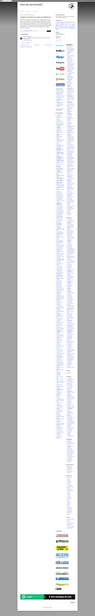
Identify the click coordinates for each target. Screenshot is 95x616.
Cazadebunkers (70, 238)
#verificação (35, 11)
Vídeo (57, 29)
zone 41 (68, 214)
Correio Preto (69, 73)
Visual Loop (69, 362)
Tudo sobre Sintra (63, 28)
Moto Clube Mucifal (60, 288)
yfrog (68, 514)
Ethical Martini (69, 259)
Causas (62, 22)
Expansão (67, 23)
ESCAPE (68, 521)
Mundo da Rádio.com (71, 161)
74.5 (68, 520)
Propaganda (69, 186)
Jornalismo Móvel (70, 136)
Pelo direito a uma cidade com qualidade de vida (60, 331)
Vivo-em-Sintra (59, 430)
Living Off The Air (70, 299)
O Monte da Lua (59, 310)
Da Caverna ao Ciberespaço (70, 79)
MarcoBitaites (69, 153)
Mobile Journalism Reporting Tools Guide (70, 309)
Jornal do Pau (69, 123)
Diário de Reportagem (69, 86)
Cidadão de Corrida (60, 196)
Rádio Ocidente (59, 349)
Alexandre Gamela (70, 48)
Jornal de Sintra (59, 25)
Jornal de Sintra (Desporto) (59, 249)
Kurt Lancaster (69, 296)
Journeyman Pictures (71, 456)
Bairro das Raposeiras (59, 166)
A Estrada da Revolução (69, 223)
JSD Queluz (59, 257)
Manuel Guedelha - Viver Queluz (60, 273)
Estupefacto (59, 227)
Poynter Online (70, 335)
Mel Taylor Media (70, 305)
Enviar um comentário (25, 42)
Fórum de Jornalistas (71, 105)
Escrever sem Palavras (69, 389)
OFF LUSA (69, 402)
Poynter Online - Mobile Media (70, 337)
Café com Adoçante (60, 185)
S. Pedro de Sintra (60, 350)
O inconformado (59, 306)
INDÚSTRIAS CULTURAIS (69, 114)
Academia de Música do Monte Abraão (60, 124)
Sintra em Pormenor (60, 363)
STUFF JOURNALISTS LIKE (71, 353)
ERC (64, 23)
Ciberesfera (69, 62)
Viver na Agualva (59, 428)
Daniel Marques (59, 214)
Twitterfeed (69, 510)
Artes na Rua (59, 144)
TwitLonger (69, 502)
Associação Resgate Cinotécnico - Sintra (60, 160)
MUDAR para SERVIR (59, 293)
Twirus (68, 501)
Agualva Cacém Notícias (59, 135)
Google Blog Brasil (70, 276)
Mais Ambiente (58, 27)
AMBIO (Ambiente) (60, 92)
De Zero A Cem (70, 82)
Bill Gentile (69, 229)
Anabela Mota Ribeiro (71, 49)
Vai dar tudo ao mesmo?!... (59, 421)
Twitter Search (69, 507)
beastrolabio (69, 424)
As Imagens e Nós (70, 382)
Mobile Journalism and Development (70, 158)
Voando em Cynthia (60, 432)
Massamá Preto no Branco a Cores (60, 275)
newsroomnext (69, 316)
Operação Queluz (60, 314)
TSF (59, 28)
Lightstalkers (69, 401)
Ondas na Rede (70, 174)
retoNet (68, 340)
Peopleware (69, 470)
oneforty (68, 484)
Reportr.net (69, 339)
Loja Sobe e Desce (60, 270)
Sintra (57, 28)
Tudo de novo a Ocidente (59, 408)
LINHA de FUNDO (70, 523)
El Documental (69, 448)
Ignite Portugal (69, 468)
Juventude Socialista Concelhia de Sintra (60, 259)
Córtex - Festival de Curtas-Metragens (60, 213)
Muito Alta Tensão (60, 99)
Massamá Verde (59, 277)
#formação (28, 11)
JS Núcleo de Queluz (60, 253)
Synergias (69, 203)
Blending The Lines (70, 230)
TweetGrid (69, 497)
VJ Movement (69, 363)
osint (63, 27)
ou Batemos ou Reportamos (70, 177)
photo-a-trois (69, 431)
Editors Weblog (70, 253)
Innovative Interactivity (69, 289)
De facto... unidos (60, 219)
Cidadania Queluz (60, 194)
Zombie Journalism (70, 367)
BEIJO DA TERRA (60, 172)
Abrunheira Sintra (60, 121)
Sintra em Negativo (60, 362)
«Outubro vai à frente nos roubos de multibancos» (35, 17)
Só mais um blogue (70, 200)
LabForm (68, 143)
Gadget (66, 24)
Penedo (58, 333)
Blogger (51, 607)
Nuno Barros (59, 301)
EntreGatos (58, 226)
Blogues (59, 22)
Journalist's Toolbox (70, 292)
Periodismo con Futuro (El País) (70, 326)
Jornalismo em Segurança (69, 135)
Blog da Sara (69, 383)
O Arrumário (59, 303)
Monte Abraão (59, 283)
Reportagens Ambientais (69, 195)
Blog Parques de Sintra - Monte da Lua (60, 178)
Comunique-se (70, 244)
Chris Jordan (69, 387)
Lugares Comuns (70, 146)
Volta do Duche (59, 433)
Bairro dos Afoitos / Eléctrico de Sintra (60, 169)
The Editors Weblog (70, 357)
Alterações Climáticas (60, 90)
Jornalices (69, 125)
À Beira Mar (59, 436)
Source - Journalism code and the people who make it (71, 350)
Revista (74, 27)
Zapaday (68, 366)
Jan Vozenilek (69, 455)
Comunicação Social (71, 63)
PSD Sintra (58, 344)
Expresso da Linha (72, 23)
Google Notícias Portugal (70, 278)
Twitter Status (69, 509)
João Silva (69, 400)
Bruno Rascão (69, 384)
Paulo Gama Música (60, 328)
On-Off (68, 173)
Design (60, 23)
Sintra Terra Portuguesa (59, 374)
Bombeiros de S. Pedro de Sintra (59, 182)
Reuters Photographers (70, 412)
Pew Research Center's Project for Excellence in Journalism (70, 331)
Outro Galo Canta (60, 318)
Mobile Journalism (70, 307)
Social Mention (70, 489)
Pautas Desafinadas (70, 526)
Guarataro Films (70, 453)
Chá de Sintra (59, 192)
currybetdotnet (69, 245)
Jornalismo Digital (70, 128)
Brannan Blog (69, 234)
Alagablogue (59, 138)
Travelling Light (70, 420)
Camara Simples (70, 386)
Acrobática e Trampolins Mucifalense (59, 127)
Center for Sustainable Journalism (69, 241)
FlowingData (69, 267)
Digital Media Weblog (71, 249)
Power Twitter (69, 485)
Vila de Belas (59, 426)
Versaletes (69, 210)
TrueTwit (68, 493)
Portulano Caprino (70, 183)
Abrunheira (58, 120)
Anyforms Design (70, 50)
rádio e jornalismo (70, 193)
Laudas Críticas (70, 144)
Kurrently (68, 482)
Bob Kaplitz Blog (70, 233)
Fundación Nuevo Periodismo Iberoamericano (70, 270)
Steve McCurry (69, 417)
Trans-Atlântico (59, 405)
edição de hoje (24, 19)
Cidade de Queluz (60, 195)
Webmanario (69, 213)
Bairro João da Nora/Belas (59, 171)
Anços (58, 142)
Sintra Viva (58, 375)
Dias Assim (58, 221)
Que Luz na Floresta (60, 345)
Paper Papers (69, 322)
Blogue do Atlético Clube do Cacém (60, 180)
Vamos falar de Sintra (60, 423)
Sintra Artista (59, 358)
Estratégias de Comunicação (69, 102)
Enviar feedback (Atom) (28, 46)
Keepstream (69, 481)
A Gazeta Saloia (59, 117)
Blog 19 (58, 174)
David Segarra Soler (70, 443)
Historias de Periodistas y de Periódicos (70, 282)
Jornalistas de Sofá (70, 140)
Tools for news (69, 471)
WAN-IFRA (69, 364)
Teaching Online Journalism (70, 355)
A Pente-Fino (69, 46)
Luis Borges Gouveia (71, 147)
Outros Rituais (59, 319)
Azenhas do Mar (59, 164)
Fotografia (62, 24)
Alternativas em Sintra (60, 140)
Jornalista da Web (70, 139)
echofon (68, 478)
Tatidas (68, 204)
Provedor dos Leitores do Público (70, 188)
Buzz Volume (69, 477)
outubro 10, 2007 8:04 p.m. (27, 40)
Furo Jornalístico (70, 107)
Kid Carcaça (59, 261)
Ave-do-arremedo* (31, 4)
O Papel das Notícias (71, 168)
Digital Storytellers (70, 251)
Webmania (69, 472)
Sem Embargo (69, 199)
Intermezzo (69, 119)
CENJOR (69, 372)
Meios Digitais (69, 154)
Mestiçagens (69, 156)
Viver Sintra (59, 429)
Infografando (69, 117)
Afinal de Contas (59, 130)
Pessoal (68, 27)
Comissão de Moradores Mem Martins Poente (59, 203)
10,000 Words (69, 219)
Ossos (66, 27)
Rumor (58, 348)
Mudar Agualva (59, 291)
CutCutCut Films (70, 442)
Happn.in (69, 480)
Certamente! (69, 58)
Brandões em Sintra (60, 184)
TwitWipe (68, 513)
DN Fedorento (69, 90)
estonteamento (70, 428)
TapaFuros (58, 397)
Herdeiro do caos (70, 280)
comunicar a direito (70, 67)
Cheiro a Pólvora (70, 61)
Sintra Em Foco (59, 361)
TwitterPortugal (70, 511)
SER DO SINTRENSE (60, 353)
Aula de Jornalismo (70, 55)
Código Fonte (69, 247)
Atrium (68, 54)
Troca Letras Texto (60, 406)
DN (36, 30)
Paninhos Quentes (60, 322)
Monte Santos (59, 284)
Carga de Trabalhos (70, 237)
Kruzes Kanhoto (26, 36)
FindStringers (69, 265)
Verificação (73, 28)
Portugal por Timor (60, 102)
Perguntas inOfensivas (69, 180)
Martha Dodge (69, 459)
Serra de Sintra (59, 354)
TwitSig (68, 505)
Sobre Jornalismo (70, 202)
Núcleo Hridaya (59, 302)
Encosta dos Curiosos (60, 97)
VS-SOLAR (58, 434)
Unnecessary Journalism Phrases (70, 208)
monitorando (69, 159)
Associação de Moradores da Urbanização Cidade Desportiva (60, 149)
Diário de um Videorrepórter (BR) (70, 89)
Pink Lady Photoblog (60, 335)
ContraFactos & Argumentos (70, 71)
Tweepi (68, 494)
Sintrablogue (59, 388)
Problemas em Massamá (59, 338)
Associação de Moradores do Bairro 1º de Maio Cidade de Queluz (60, 153)
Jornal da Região (60, 246)
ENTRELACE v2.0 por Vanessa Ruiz (70, 96)
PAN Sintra (58, 321)
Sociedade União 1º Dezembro (60, 390)
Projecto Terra (59, 340)
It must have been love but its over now (60, 241)
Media (61, 27)
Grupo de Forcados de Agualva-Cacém (60, 233)
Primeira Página (70, 184)
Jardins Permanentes (60, 245)
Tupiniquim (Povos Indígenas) (60, 105)
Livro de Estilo (69, 300)
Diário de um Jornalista (69, 84)
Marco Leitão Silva (70, 152)
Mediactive (69, 304)
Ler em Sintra (59, 266)
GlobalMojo (69, 275)
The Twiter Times (70, 490)
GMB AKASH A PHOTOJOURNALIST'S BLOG (71, 392)
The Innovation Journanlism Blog (70, 359)
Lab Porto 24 (69, 142)
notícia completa (26, 28)
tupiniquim (69, 432)
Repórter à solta (70, 196)
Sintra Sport (59, 371)
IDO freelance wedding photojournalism (70, 395)
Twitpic (68, 503)
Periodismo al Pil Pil (70, 323)
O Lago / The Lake (70, 165)
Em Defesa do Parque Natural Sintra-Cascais (59, 224)
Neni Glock (69, 461)
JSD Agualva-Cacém (60, 256)
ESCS (68, 373)
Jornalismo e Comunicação (69, 130)
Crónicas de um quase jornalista (70, 77)
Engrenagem (69, 94)
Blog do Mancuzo (70, 232)
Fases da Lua (59, 231)
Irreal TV (68, 121)
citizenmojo (69, 243)
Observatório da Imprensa (70, 170)
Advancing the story (70, 225)
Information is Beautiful (69, 286)
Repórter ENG (69, 198)
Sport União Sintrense (59, 394)
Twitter (69, 28)
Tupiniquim (58, 413)
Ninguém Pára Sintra (60, 297)
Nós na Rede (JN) (70, 162)
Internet (73, 24)
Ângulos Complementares (70, 436)
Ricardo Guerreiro (70, 413)
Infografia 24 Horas (70, 118)
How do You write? (70, 519)
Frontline (68, 268)
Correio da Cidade (60, 207)
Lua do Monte (59, 271)
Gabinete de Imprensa (69, 109)
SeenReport (69, 345)
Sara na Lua (59, 352)
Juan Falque (69, 457)
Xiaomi (59, 29)
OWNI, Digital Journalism (69, 321)
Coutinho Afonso (59, 209)
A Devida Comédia (70, 220)
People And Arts (59, 334)
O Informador (69, 163)
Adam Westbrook (70, 224)
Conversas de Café (70, 72)
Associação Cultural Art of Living (60, 146)
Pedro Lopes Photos (70, 406)
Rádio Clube (69, 191)
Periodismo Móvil (70, 327)
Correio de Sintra (60, 208)
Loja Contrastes (59, 268)
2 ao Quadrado (59, 114)
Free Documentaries (70, 451)
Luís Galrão (59, 98)
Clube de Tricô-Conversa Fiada (59, 199)
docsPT (68, 444)
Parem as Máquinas (70, 178)
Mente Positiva (59, 282)
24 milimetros (69, 378)
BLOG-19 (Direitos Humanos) (60, 94)
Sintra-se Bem (59, 384)
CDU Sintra (59, 191)
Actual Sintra (59, 129)
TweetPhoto (69, 498)
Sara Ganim (69, 344)
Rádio (71, 27)
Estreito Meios (69, 449)
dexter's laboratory (70, 427)
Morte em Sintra (59, 286)
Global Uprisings (70, 452)
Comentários (59, 40)
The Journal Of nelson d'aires (69, 419)
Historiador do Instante (69, 112)
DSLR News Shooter (71, 252)
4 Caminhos (59, 116)
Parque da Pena (59, 327)
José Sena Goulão (70, 398)
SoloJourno (69, 348)
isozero (58, 239)
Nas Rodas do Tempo (60, 296)
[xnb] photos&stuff (70, 423)
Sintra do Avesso (59, 359)
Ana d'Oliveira (59, 141)
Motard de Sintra (59, 287)
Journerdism (69, 294)
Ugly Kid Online (70, 528)
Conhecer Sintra (59, 205)
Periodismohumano (70, 328)
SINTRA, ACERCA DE (60, 381)
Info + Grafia (69, 115)
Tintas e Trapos (59, 402)
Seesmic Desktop (70, 486)
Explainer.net (69, 264)
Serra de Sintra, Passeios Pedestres (60, 357)
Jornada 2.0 (69, 122)
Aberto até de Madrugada (69, 467)
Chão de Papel (70, 59)
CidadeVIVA (69, 22)
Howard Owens (70, 284)
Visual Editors (69, 360)
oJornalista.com (70, 172)
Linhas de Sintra (59, 267)
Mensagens (59, 38)
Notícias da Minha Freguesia (60, 299)
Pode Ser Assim (70, 334)
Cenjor (65, 22)
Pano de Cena (59, 323)
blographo (69, 426)
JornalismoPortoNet (70, 138)
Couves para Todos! (60, 211)
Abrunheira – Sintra (60, 122)
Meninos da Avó (59, 280)
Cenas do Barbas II (60, 95)
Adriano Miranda (70, 379)
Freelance (69, 106)
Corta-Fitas (69, 75)
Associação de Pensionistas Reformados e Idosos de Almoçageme (60, 157)
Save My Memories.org (69, 415)
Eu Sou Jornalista (70, 260)
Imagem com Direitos (71, 397)
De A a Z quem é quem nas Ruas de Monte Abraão (60, 217)
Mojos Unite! (69, 315)
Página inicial (21, 11)
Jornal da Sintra (59, 247)
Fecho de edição (70, 103)
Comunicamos (69, 66)
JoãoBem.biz (69, 295)
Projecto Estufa (59, 339)
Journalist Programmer (69, 291)
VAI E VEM (69, 209)
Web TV (68, 212)
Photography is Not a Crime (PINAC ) (71, 408)
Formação (57, 24)
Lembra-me (59, 262)
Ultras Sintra (59, 415)
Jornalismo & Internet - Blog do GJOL (71, 127)
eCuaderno (69, 93)
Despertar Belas (59, 220)
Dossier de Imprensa (71, 91)
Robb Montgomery (70, 341)
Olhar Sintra (59, 313)
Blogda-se (69, 57)
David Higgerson (70, 248)
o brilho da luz (59, 305)
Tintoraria (58, 404)
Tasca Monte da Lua (60, 399)
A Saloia (58, 118)
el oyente (69, 255)
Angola (57, 22)
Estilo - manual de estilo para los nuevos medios (71, 257)
